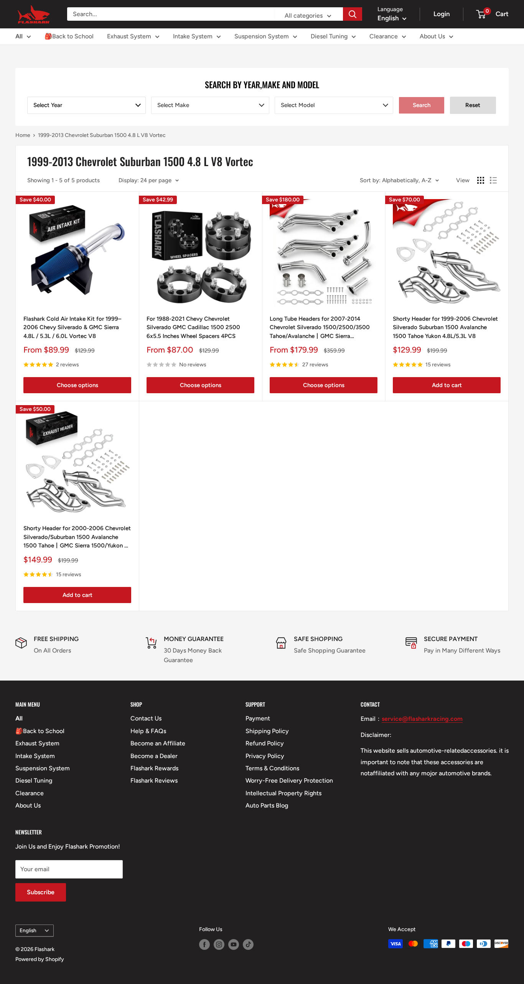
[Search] (352, 14)
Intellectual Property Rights (283, 793)
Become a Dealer (154, 756)
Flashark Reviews (154, 780)
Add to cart (447, 385)
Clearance (383, 36)
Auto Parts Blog (267, 805)
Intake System (193, 36)
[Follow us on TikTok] (248, 944)
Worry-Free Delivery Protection (289, 780)
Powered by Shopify (39, 959)
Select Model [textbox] (298, 105)
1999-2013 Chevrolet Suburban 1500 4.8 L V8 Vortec (102, 135)
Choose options (77, 385)
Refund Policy (265, 743)
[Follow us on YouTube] (233, 944)
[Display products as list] (493, 180)
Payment (258, 718)
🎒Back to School (69, 36)
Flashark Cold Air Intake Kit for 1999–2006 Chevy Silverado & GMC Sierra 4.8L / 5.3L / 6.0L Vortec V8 (72, 327)
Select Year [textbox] (47, 105)
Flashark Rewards (154, 768)
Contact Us (145, 718)
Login (441, 14)
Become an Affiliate (157, 743)
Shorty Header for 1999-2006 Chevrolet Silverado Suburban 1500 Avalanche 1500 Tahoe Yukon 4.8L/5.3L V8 (445, 327)
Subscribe (40, 892)
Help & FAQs (148, 731)
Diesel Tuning (329, 36)
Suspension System (261, 36)
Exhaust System (129, 36)
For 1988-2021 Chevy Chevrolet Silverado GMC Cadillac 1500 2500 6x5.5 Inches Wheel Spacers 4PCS (193, 327)
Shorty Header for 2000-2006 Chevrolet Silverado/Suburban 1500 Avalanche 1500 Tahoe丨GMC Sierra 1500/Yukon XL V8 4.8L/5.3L (77, 537)
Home (22, 135)
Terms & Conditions (272, 768)
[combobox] (86, 105)
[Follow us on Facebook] (204, 944)
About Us (432, 36)
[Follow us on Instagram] (219, 944)
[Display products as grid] (480, 180)
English (28, 930)
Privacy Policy (265, 756)
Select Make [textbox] (173, 105)
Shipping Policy (267, 731)
